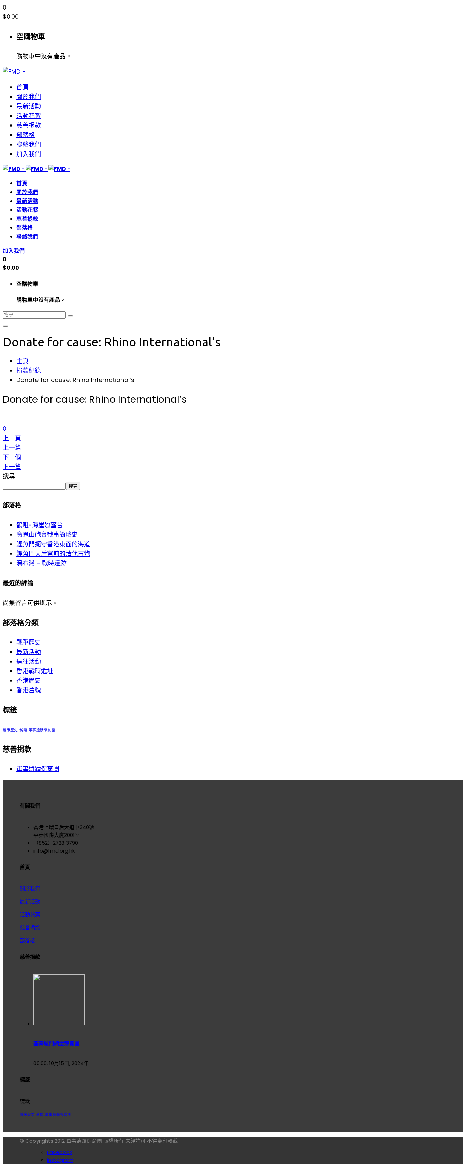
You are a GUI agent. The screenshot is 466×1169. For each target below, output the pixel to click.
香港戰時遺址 (34, 671)
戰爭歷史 (28, 642)
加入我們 (28, 154)
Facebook (59, 1152)
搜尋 (9, 476)
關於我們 (28, 96)
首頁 (22, 87)
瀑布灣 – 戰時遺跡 (41, 563)
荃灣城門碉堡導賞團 (56, 1043)
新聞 (23, 730)
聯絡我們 (28, 144)
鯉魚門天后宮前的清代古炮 (53, 553)
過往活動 (28, 661)
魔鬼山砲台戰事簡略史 (47, 534)
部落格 (25, 135)
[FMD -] (14, 71)
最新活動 (28, 106)
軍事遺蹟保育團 (37, 769)
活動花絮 (28, 116)
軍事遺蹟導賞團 (42, 730)
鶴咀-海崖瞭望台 (39, 525)
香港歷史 (28, 680)
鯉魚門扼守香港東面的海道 (53, 544)
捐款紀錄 (28, 370)
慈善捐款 (28, 125)
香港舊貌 (28, 690)
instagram (60, 1160)
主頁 (22, 361)
